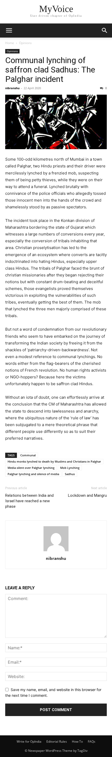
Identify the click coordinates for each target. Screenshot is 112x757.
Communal (28, 455)
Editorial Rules (56, 741)
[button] (9, 30)
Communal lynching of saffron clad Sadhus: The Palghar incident (50, 69)
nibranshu (12, 88)
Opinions (25, 43)
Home (9, 43)
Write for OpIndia (29, 741)
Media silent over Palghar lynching (31, 468)
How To (77, 741)
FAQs (91, 741)
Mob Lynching (69, 468)
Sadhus (70, 474)
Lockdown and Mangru (87, 495)
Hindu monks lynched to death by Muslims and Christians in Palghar (54, 461)
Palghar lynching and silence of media (33, 474)
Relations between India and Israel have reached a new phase (29, 501)
